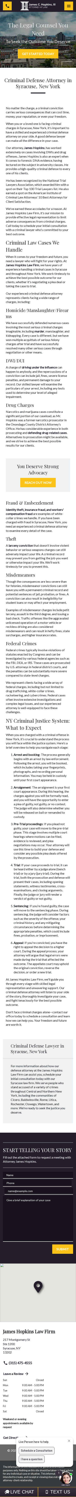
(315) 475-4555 (20, 1363)
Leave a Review (13, 1373)
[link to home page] (38, 6)
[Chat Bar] (38, 1492)
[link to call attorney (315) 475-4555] (7, 6)
